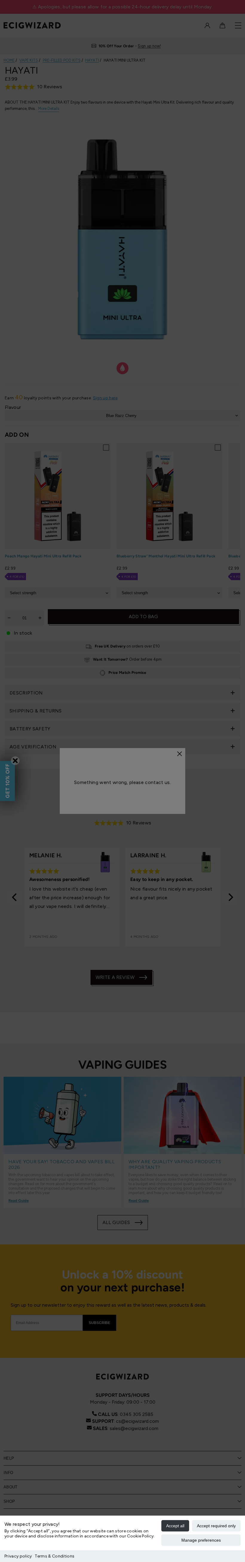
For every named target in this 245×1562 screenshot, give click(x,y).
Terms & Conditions (54, 1556)
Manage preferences (201, 1540)
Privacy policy (18, 1556)
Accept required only (216, 1525)
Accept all (175, 1525)
